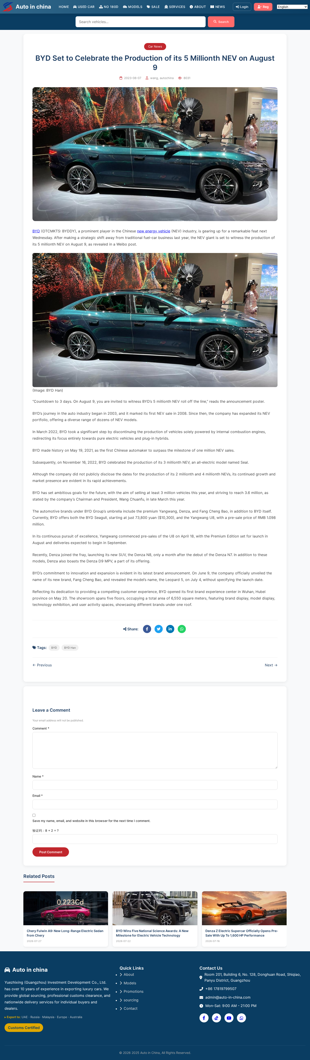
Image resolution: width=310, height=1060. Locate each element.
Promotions (133, 991)
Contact (131, 1008)
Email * (37, 795)
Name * (38, 776)
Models (135, 7)
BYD (36, 231)
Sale (155, 7)
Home (64, 7)
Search (223, 22)
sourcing (131, 1000)
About (200, 7)
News (220, 7)
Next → (271, 665)
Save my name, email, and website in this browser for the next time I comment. (91, 821)
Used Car (86, 7)
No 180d (111, 7)
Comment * (40, 728)
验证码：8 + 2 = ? (45, 830)
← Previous (42, 665)
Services (177, 7)
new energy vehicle (153, 231)
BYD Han (70, 647)
